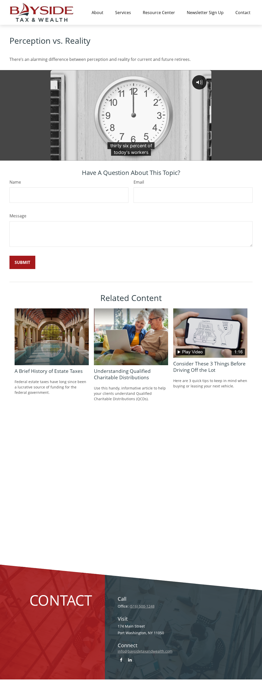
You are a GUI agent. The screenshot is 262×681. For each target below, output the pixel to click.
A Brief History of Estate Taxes (49, 371)
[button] (97, 12)
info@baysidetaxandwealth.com (145, 651)
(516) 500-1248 (142, 606)
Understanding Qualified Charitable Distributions (122, 374)
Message (17, 216)
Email (139, 182)
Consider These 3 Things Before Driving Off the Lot (209, 366)
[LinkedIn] (130, 659)
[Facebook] (121, 659)
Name (15, 182)
